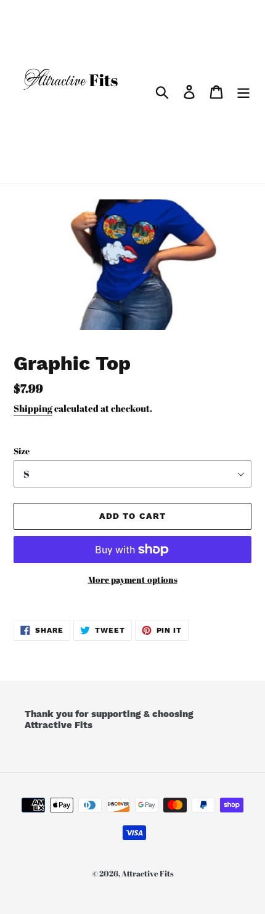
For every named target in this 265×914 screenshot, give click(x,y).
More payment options (132, 579)
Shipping (33, 408)
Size (22, 451)
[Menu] (243, 91)
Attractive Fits (147, 873)
